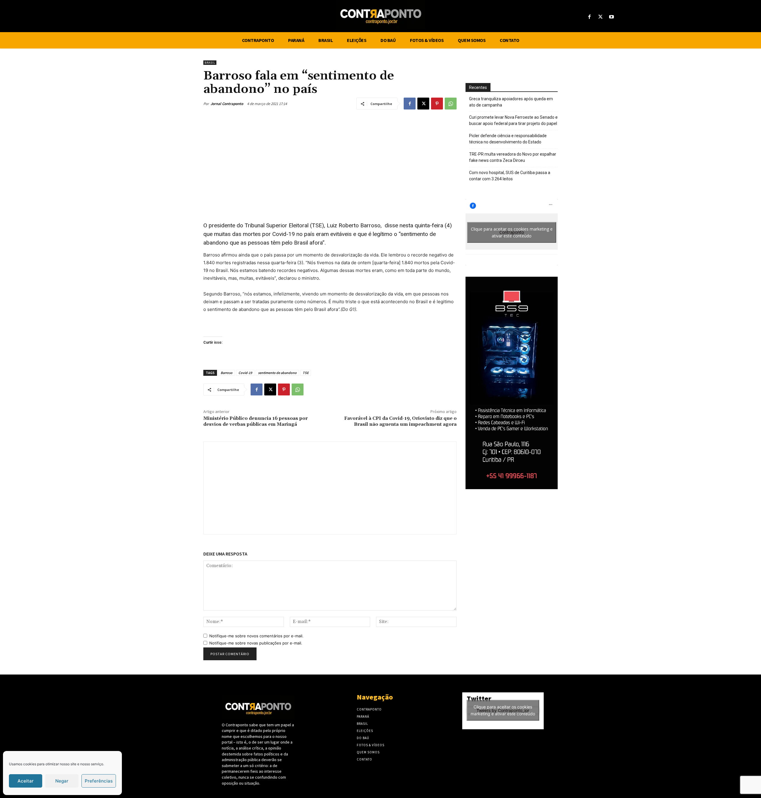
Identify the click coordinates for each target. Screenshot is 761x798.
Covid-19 (245, 372)
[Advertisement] (330, 160)
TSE (306, 372)
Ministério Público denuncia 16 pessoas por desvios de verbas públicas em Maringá (255, 421)
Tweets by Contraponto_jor (503, 710)
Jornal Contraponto (226, 103)
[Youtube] (612, 17)
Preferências (99, 781)
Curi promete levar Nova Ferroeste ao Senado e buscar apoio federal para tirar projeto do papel (513, 120)
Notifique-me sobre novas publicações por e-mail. (255, 643)
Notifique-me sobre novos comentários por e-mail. (256, 635)
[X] (601, 17)
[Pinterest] (437, 103)
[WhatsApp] (451, 103)
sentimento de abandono (277, 372)
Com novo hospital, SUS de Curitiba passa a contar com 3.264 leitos (509, 175)
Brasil (210, 63)
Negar (61, 781)
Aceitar (26, 781)
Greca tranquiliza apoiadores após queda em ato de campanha (511, 101)
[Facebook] (589, 17)
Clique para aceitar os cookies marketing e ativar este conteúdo (512, 232)
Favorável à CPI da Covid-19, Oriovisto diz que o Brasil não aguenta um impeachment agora (400, 421)
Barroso (226, 372)
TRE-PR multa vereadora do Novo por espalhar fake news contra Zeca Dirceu (512, 157)
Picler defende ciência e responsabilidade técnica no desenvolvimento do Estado (508, 138)
